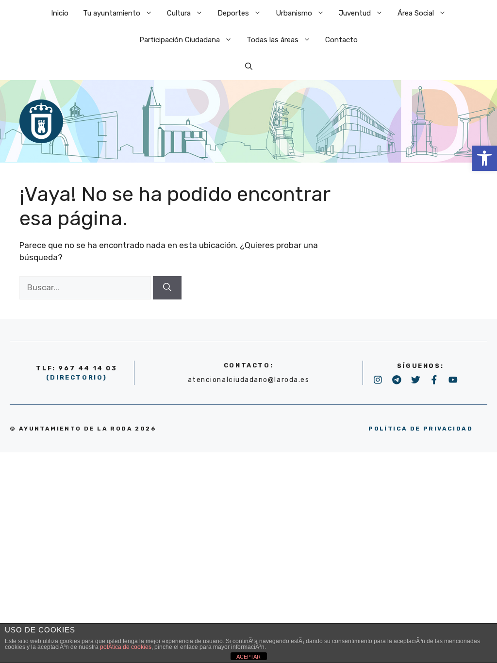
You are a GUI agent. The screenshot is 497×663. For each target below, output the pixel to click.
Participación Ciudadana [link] (179, 39)
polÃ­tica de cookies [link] (125, 647)
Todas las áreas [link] (272, 39)
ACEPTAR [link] (248, 657)
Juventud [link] (355, 13)
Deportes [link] (233, 13)
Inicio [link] (59, 13)
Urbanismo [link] (294, 13)
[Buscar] (167, 287)
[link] (484, 158)
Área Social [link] (416, 13)
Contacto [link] (341, 39)
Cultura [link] (179, 13)
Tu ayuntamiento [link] (111, 13)
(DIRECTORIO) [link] (76, 377)
